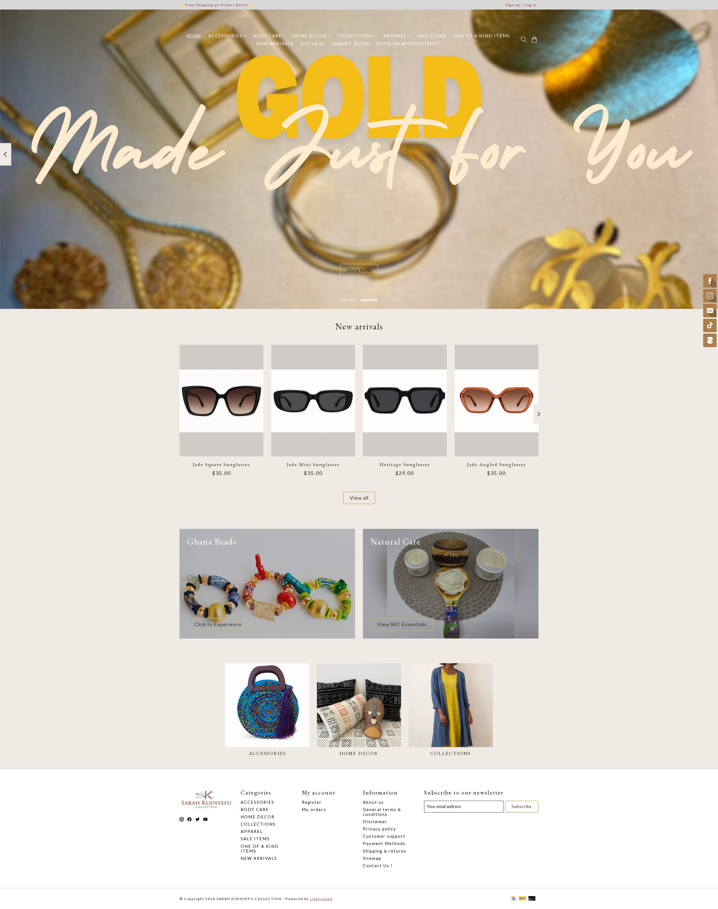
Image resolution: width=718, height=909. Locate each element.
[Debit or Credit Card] (532, 898)
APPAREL (252, 831)
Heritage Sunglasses (404, 464)
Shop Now (359, 270)
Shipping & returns (384, 851)
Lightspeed (321, 899)
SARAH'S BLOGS (350, 43)
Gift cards (312, 43)
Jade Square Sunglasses (221, 464)
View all (359, 498)
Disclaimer (375, 821)
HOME (194, 35)
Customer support (384, 836)
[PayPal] (522, 898)
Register (312, 802)
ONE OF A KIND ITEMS (482, 35)
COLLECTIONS (450, 753)
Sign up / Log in (521, 5)
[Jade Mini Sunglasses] (313, 400)
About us (373, 802)
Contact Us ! (378, 865)
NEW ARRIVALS (275, 43)
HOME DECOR (358, 753)
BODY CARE (255, 809)
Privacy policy (379, 829)
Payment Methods (384, 843)
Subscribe (522, 806)
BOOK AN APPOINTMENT (408, 43)
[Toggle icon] (523, 40)
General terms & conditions (382, 812)
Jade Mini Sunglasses (313, 464)
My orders (314, 809)
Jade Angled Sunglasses (496, 464)
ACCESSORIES (267, 753)
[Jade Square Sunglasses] (221, 400)
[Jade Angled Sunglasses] (496, 400)
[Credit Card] (513, 898)
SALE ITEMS (432, 35)
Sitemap (372, 858)
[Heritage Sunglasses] (405, 400)
